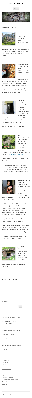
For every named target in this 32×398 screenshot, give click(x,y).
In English (4, 384)
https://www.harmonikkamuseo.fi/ (11, 317)
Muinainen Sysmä (8, 377)
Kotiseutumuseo (6, 369)
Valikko (16, 8)
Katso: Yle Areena (6, 339)
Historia (4, 375)
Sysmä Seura (16, 3)
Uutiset (4, 371)
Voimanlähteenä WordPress (9, 394)
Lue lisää (4, 349)
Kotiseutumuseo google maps (15, 154)
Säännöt (5, 364)
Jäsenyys (5, 367)
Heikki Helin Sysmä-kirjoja (11, 379)
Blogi (4, 373)
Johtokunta (6, 362)
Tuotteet (4, 382)
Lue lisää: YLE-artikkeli (8, 334)
